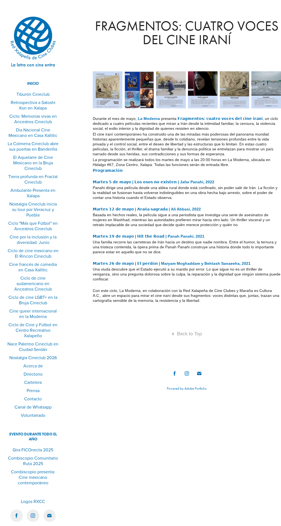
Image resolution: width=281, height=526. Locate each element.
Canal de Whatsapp (33, 407)
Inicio (33, 83)
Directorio (33, 374)
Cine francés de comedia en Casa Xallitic (33, 267)
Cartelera (33, 382)
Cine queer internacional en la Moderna (33, 313)
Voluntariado (33, 415)
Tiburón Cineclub (33, 94)
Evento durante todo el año (33, 436)
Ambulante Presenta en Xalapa (32, 193)
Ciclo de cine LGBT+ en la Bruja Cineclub (33, 300)
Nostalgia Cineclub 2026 (33, 358)
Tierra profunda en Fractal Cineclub (33, 179)
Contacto (33, 399)
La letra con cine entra (33, 65)
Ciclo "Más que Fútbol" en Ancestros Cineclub (33, 226)
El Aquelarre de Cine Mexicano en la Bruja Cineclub (33, 162)
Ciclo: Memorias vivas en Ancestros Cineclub (33, 119)
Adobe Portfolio (195, 388)
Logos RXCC (33, 501)
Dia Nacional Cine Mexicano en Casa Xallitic (33, 132)
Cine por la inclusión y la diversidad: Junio (33, 239)
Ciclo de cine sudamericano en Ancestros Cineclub (33, 283)
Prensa (33, 390)
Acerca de (33, 366)
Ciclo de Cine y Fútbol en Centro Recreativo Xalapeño (33, 330)
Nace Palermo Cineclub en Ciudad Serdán (32, 346)
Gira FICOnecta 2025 (33, 450)
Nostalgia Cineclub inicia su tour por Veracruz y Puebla (33, 209)
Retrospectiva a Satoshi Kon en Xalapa (33, 105)
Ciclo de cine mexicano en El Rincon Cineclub (33, 253)
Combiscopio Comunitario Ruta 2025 (33, 460)
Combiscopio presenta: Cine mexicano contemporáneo (33, 477)
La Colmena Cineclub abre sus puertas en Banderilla (33, 146)
